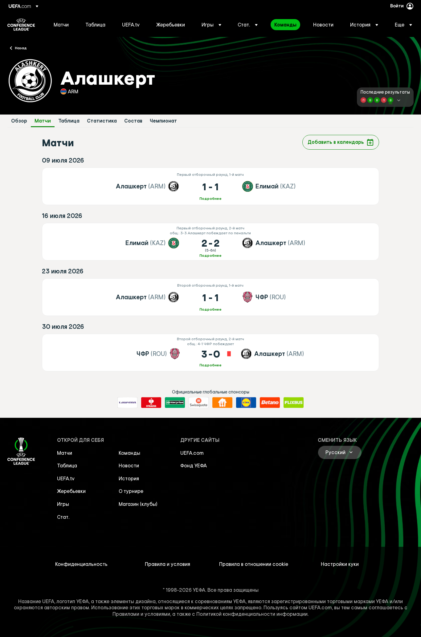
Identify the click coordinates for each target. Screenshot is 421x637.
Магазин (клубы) (138, 504)
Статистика (102, 120)
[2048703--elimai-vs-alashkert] (210, 241)
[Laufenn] (127, 402)
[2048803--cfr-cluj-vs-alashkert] (210, 352)
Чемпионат (163, 120)
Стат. (63, 517)
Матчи (43, 120)
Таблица (69, 120)
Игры (63, 504)
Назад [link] (21, 48)
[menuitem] (62, 24)
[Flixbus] (294, 402)
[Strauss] (151, 402)
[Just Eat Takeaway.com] (222, 402)
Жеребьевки (71, 491)
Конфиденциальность (81, 564)
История (129, 478)
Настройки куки (340, 564)
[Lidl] (246, 402)
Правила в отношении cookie (253, 564)
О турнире (131, 491)
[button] (211, 24)
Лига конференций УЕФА (21, 24)
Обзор (19, 120)
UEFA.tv (66, 478)
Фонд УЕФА (193, 465)
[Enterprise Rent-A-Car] (175, 402)
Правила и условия (167, 564)
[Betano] (270, 402)
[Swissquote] (199, 402)
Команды (129, 453)
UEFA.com (192, 453)
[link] (61, 24)
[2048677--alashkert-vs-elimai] (210, 186)
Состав (133, 120)
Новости (129, 465)
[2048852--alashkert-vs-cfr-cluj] (210, 297)
